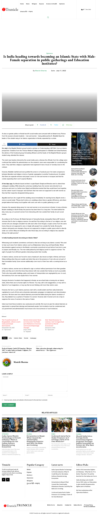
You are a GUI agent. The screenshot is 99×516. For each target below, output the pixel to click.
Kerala (26, 338)
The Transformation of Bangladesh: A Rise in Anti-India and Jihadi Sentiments (11, 323)
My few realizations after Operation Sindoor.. (84, 491)
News (53, 434)
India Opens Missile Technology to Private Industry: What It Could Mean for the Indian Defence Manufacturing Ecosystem (83, 155)
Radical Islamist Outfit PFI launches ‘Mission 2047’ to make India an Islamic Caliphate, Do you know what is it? (17, 350)
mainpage (33, 338)
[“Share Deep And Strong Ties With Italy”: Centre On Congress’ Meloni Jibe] (93, 206)
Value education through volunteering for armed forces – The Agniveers (49, 349)
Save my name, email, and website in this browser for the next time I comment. (26, 400)
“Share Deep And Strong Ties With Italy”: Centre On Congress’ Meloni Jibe (79, 205)
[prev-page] (90, 135)
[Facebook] (3, 479)
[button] (48, 17)
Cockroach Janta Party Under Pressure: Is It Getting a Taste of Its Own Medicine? (79, 182)
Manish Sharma (41, 71)
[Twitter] (7, 479)
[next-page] (93, 135)
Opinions (49, 53)
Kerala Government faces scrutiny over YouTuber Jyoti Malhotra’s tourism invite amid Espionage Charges (32, 324)
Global (29, 434)
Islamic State (18, 338)
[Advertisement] (49, 33)
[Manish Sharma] (6, 362)
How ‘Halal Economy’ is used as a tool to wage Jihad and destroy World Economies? (54, 323)
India (10, 338)
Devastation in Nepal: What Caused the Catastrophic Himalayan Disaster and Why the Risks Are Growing (79, 172)
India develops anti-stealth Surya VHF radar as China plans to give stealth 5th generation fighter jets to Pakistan (86, 483)
